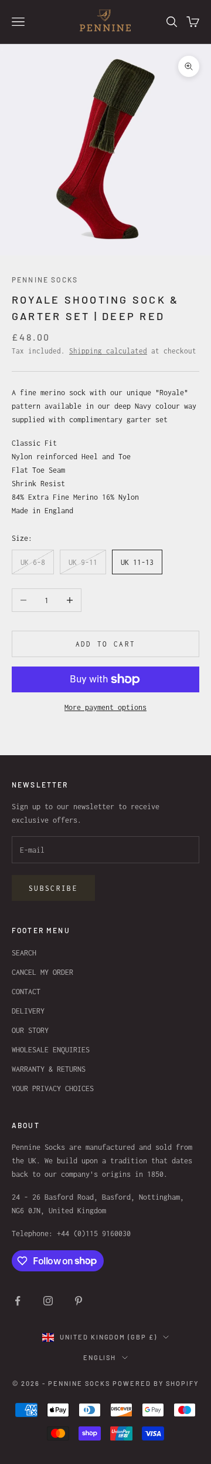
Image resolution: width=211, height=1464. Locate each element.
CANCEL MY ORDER (42, 972)
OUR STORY (30, 1030)
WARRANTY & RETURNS (49, 1069)
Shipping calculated (108, 351)
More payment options (105, 707)
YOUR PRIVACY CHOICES (53, 1088)
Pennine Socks (45, 279)
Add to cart (106, 644)
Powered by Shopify (156, 1383)
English (100, 1357)
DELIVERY (28, 1011)
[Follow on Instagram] (48, 1301)
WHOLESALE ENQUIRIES (51, 1049)
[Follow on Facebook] (17, 1301)
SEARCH (24, 952)
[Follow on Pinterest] (78, 1301)
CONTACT (26, 991)
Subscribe (53, 888)
